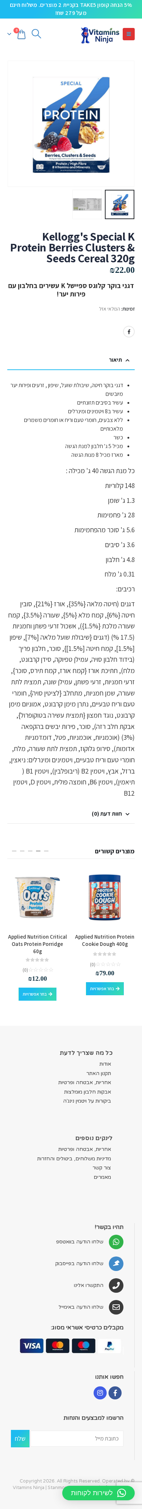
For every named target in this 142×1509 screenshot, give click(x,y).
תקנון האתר (98, 1073)
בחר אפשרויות (102, 988)
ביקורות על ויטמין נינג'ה (87, 1101)
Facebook (129, 331)
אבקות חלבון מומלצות (87, 1092)
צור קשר (101, 1168)
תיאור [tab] (115, 360)
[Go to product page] (105, 897)
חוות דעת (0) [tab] (107, 813)
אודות (105, 1064)
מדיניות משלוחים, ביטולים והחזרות (74, 1159)
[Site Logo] (100, 34)
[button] (129, 34)
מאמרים (102, 1177)
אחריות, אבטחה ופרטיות (84, 1082)
